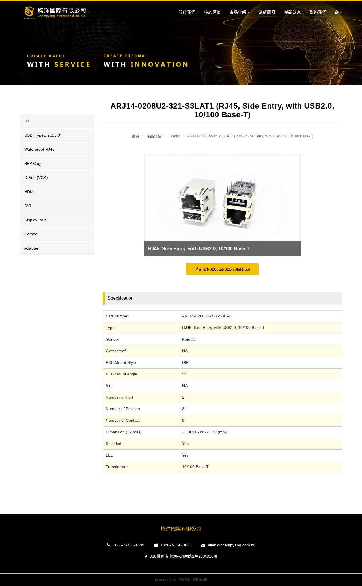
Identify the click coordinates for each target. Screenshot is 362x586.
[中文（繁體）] (338, 12)
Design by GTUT (165, 579)
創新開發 (266, 12)
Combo (30, 234)
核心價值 (212, 12)
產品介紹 (238, 12)
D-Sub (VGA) (36, 177)
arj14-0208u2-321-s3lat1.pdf (224, 269)
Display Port (35, 220)
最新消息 (292, 12)
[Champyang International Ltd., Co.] (57, 12)
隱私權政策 (200, 579)
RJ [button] (26, 121)
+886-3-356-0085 (175, 545)
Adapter (31, 248)
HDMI (29, 191)
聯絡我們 (317, 12)
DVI (27, 206)
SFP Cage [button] (33, 163)
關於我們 (186, 12)
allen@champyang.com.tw (231, 545)
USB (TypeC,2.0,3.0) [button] (42, 135)
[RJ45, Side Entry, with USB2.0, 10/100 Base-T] (222, 206)
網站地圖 (184, 579)
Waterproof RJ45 (39, 149)
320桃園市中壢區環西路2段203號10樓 (182, 556)
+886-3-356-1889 (128, 545)
